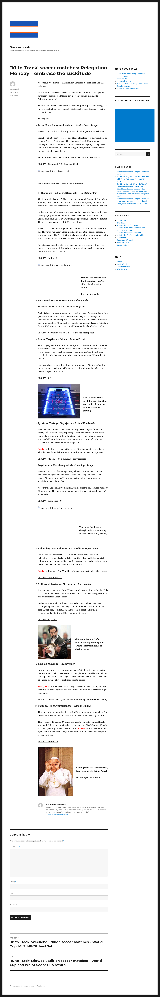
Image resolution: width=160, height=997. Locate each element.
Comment (15, 847)
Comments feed (123, 267)
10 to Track (14, 96)
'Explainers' (121, 220)
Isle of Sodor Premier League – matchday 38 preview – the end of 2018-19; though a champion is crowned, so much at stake (133, 201)
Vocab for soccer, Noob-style (128, 89)
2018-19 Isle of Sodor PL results (129, 233)
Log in (119, 262)
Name (13, 882)
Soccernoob (20, 47)
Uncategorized (122, 245)
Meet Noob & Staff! (124, 81)
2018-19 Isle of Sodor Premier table (130, 235)
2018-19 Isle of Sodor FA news (128, 225)
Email (13, 893)
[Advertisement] (135, 125)
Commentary (122, 238)
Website (13, 905)
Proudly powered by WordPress (33, 986)
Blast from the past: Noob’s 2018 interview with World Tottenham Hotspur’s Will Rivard (133, 179)
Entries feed (122, 264)
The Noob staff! (123, 243)
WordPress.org (122, 269)
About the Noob (122, 79)
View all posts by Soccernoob (57, 815)
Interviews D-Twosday (125, 240)
